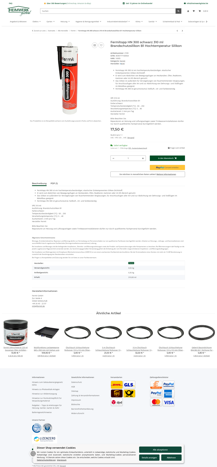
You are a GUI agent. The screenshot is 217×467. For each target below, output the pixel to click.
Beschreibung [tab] (39, 183)
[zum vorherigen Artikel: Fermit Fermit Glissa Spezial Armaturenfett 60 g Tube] (177, 30)
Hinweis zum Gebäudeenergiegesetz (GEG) (47, 383)
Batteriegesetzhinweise (42, 412)
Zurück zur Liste (40, 31)
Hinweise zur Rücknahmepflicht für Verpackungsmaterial (47, 399)
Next (211, 338)
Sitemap (74, 391)
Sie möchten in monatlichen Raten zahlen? (147, 174)
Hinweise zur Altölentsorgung (44, 394)
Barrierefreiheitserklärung (82, 409)
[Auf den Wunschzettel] (101, 45)
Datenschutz (76, 382)
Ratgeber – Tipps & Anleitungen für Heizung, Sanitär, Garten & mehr (47, 406)
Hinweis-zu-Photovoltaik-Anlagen (46, 389)
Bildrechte (75, 404)
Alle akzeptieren (160, 449)
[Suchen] (178, 11)
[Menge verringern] (113, 158)
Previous (6, 338)
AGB (73, 386)
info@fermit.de (38, 306)
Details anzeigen (149, 457)
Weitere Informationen (166, 174)
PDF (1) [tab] (54, 183)
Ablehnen (171, 457)
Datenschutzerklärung (46, 460)
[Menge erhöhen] (143, 158)
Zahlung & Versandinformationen (85, 395)
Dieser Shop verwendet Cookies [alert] (56, 447)
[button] (188, 11)
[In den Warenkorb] (34, 39)
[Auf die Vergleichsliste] (94, 45)
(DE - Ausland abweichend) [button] (137, 148)
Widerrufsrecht (77, 413)
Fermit (122, 61)
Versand (130, 137)
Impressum (76, 400)
